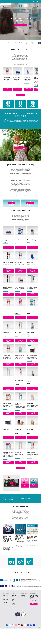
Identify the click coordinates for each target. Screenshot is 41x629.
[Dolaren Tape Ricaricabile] (20, 421)
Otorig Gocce (30, 379)
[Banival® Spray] (28, 71)
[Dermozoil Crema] (20, 302)
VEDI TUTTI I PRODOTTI (20, 24)
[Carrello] (37, 6)
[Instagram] (33, 1)
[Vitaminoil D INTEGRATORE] (32, 421)
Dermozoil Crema (19, 309)
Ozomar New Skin (31, 452)
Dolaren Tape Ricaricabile (18, 429)
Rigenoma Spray (6, 332)
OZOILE (11, 203)
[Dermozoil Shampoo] (8, 397)
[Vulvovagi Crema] (20, 279)
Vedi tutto (20, 467)
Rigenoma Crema (6, 309)
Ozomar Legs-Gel (31, 285)
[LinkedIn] (37, 1)
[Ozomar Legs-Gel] (32, 279)
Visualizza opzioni (8, 294)
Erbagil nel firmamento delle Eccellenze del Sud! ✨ (32, 537)
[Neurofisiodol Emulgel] (8, 256)
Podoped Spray (30, 403)
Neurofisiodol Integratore (6, 429)
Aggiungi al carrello (7, 89)
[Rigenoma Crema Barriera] (20, 397)
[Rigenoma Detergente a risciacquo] (8, 446)
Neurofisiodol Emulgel (8, 262)
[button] (5, 79)
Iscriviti (34, 603)
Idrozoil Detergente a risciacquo (20, 239)
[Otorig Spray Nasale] (32, 326)
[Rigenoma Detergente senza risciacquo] (20, 372)
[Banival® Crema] (17, 71)
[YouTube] (35, 1)
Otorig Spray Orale (19, 355)
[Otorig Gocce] (32, 372)
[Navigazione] (3, 6)
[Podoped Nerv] (8, 372)
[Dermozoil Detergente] (32, 302)
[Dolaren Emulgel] (8, 279)
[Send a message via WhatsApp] (39, 627)
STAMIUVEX (29, 203)
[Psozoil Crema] (20, 326)
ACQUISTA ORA (25, 485)
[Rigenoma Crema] (8, 302)
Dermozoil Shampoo (7, 403)
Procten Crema (18, 262)
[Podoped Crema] (20, 446)
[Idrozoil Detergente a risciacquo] (20, 231)
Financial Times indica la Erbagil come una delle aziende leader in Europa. (19, 537)
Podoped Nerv (6, 379)
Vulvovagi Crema (19, 285)
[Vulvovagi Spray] (32, 231)
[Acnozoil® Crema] (7, 71)
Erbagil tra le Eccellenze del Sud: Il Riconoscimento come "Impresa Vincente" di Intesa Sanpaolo (8, 538)
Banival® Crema (16, 77)
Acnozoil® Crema (7, 77)
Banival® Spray (27, 77)
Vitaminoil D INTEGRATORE (30, 429)
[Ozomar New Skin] (32, 446)
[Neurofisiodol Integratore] (8, 421)
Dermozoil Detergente (32, 309)
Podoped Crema (18, 452)
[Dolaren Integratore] (32, 349)
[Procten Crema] (20, 256)
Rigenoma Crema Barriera (18, 404)
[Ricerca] (35, 6)
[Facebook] (31, 1)
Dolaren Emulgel (7, 285)
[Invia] (37, 499)
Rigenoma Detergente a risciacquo (8, 453)
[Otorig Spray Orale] (20, 349)
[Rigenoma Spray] (8, 326)
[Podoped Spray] (32, 397)
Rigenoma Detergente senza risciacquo (20, 380)
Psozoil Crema (18, 332)
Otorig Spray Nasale (32, 332)
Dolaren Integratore (32, 355)
